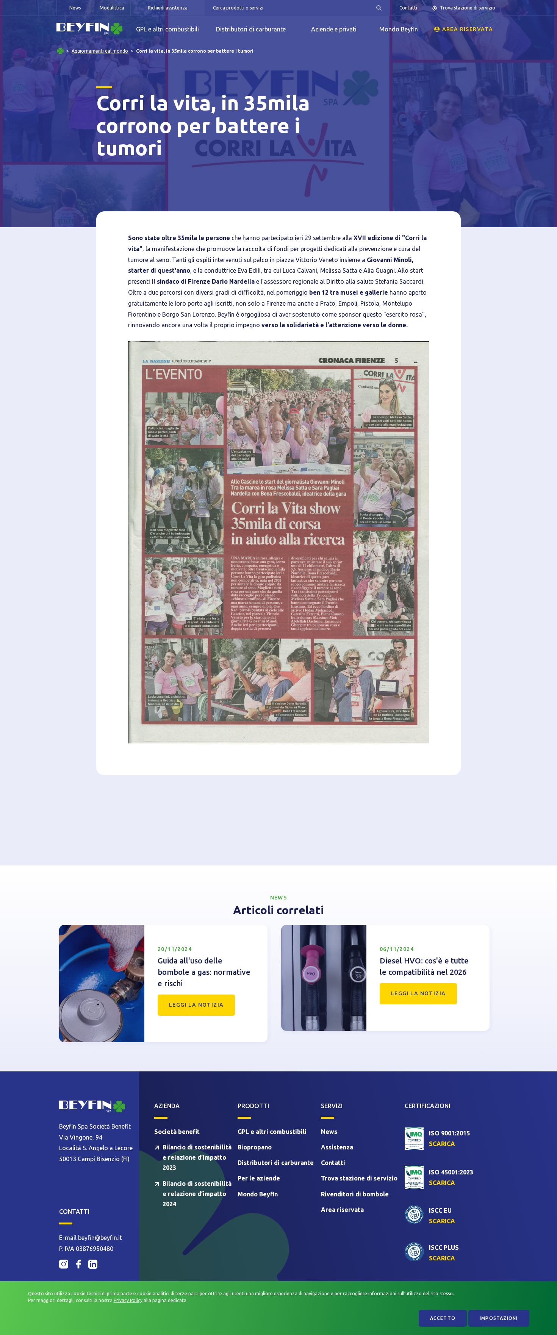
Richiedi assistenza (168, 7)
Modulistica (112, 7)
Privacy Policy (128, 1300)
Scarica (442, 1143)
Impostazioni (499, 1318)
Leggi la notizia (196, 1005)
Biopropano (255, 1147)
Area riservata (467, 29)
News (75, 7)
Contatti (408, 7)
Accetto (442, 1318)
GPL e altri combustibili (167, 29)
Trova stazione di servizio (467, 7)
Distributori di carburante (251, 29)
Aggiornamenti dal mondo (100, 51)
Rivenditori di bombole (355, 1194)
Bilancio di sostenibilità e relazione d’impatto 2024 (197, 1193)
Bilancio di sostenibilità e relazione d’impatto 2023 (197, 1157)
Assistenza (337, 1147)
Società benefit (177, 1131)
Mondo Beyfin (398, 29)
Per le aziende (259, 1178)
